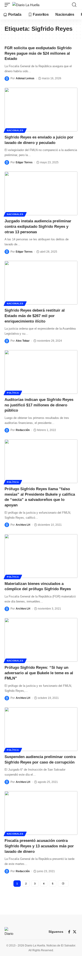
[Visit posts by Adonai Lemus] (7, 78)
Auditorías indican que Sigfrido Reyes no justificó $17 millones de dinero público (39, 405)
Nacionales (15, 130)
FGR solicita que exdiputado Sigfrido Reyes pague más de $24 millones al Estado (38, 53)
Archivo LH (23, 524)
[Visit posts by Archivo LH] (7, 525)
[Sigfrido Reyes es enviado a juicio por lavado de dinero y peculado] (41, 109)
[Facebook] (69, 932)
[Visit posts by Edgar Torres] (7, 162)
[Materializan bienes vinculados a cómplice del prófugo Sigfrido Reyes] (41, 556)
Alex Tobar (23, 340)
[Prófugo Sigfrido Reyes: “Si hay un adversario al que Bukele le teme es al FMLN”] (41, 640)
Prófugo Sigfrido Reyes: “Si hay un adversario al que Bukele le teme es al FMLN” (39, 673)
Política (13, 393)
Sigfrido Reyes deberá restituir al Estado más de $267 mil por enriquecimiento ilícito (35, 315)
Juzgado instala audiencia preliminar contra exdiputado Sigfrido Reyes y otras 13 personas (38, 226)
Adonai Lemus (25, 78)
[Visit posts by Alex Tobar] (7, 341)
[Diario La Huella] (25, 5)
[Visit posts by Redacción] (7, 430)
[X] (74, 932)
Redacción (23, 430)
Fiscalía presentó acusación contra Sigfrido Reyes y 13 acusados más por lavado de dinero (39, 846)
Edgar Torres (24, 162)
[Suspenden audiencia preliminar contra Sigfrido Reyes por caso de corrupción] (41, 729)
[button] (8, 5)
